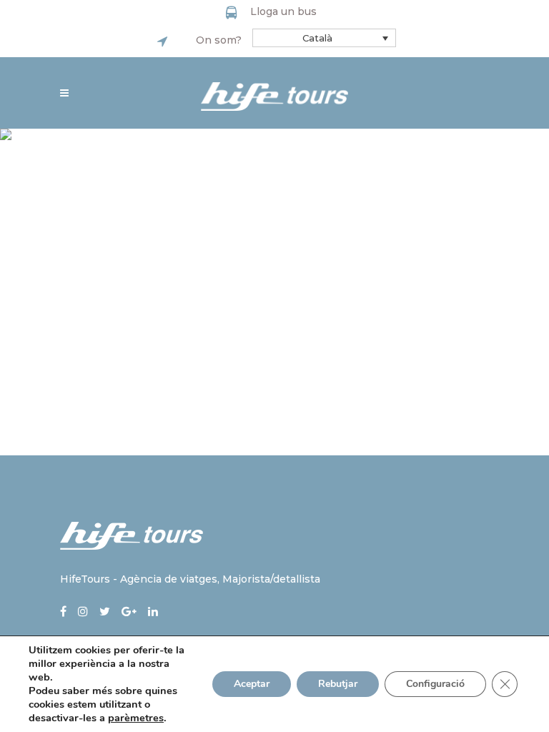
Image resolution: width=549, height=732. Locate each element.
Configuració (435, 684)
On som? (219, 40)
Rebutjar (337, 684)
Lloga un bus (283, 11)
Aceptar (251, 684)
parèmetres (136, 717)
